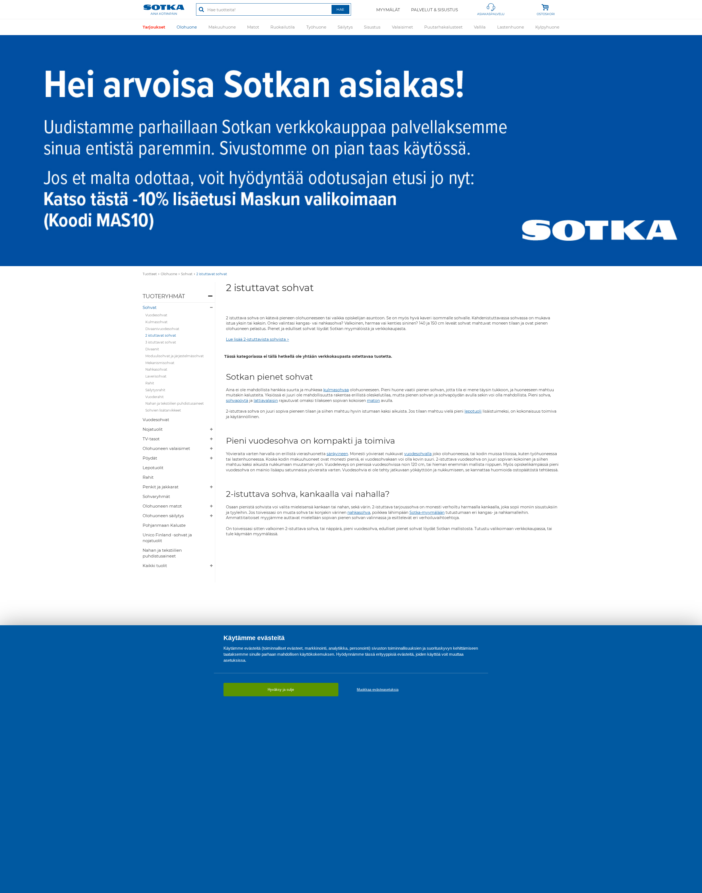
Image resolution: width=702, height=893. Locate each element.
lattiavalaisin (266, 400)
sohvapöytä (237, 400)
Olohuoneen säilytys (163, 515)
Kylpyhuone (547, 27)
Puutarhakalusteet (443, 27)
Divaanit (152, 349)
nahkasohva (358, 512)
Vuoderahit (154, 397)
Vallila (480, 27)
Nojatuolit (153, 429)
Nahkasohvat (156, 369)
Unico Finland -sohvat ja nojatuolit (167, 537)
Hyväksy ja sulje (281, 690)
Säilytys (345, 27)
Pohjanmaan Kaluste (164, 525)
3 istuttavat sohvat (160, 342)
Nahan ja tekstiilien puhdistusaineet (174, 403)
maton (373, 400)
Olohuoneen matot (162, 506)
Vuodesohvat (156, 315)
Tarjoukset (154, 27)
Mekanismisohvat (159, 363)
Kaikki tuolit (155, 565)
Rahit (149, 383)
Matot (253, 27)
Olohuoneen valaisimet (166, 448)
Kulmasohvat (156, 322)
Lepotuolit (153, 467)
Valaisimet (402, 27)
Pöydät (150, 458)
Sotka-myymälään (427, 512)
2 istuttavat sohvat (211, 274)
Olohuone (187, 27)
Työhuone (316, 27)
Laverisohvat (155, 376)
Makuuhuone (222, 27)
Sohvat (187, 274)
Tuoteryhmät (164, 296)
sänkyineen (337, 453)
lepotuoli (473, 411)
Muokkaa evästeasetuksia (377, 690)
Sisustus (372, 27)
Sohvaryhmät (156, 496)
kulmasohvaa (336, 389)
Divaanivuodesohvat (162, 329)
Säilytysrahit (155, 390)
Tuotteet (150, 274)
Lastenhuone (510, 27)
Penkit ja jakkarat (161, 486)
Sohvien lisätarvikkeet (163, 410)
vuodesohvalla (418, 453)
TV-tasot (151, 438)
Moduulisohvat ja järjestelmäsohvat (174, 356)
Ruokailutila (282, 27)
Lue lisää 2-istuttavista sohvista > (257, 339)
